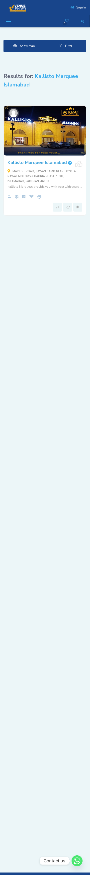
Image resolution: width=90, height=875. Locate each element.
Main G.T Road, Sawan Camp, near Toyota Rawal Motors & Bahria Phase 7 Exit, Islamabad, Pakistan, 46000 (41, 176)
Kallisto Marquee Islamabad (39, 162)
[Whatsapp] (77, 860)
